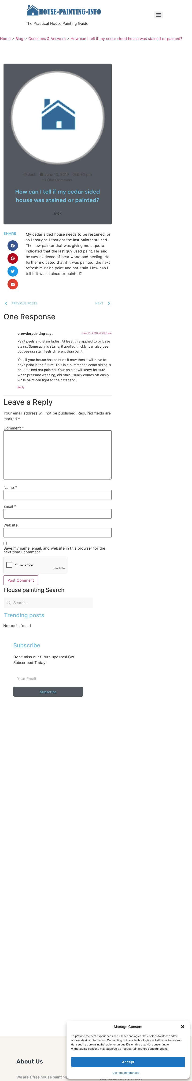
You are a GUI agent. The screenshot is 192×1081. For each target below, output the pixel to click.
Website (11, 525)
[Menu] (158, 14)
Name (10, 487)
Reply (21, 387)
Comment (14, 428)
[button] (182, 1026)
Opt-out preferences (125, 1072)
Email (10, 506)
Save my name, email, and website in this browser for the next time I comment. (54, 550)
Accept (128, 1062)
